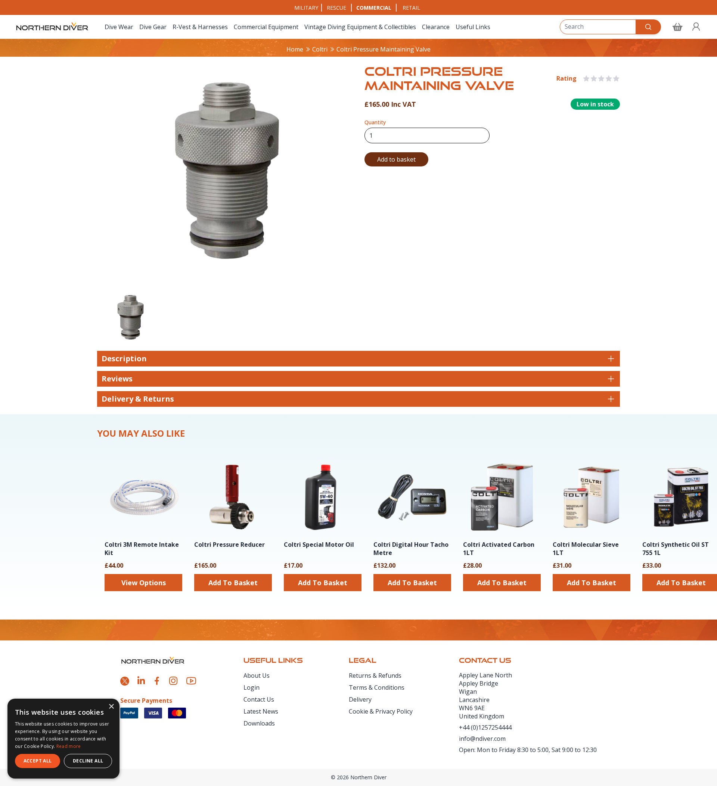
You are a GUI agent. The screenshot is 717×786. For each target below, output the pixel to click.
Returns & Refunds (375, 675)
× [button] (111, 706)
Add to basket (396, 159)
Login (251, 687)
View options (143, 582)
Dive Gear (153, 27)
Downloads (259, 723)
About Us (256, 675)
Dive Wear (119, 27)
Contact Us (258, 699)
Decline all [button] (88, 761)
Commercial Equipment (266, 27)
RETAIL (411, 7)
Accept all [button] (38, 761)
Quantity (375, 122)
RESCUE (336, 7)
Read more (68, 746)
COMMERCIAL (373, 7)
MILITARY (306, 7)
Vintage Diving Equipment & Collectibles (360, 27)
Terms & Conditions (376, 687)
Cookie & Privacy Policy (381, 711)
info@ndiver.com (482, 738)
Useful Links (473, 27)
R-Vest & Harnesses (200, 27)
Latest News (260, 711)
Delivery (360, 699)
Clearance (436, 27)
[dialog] (63, 739)
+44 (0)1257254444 (485, 727)
